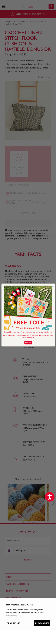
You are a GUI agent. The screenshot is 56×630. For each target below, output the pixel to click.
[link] (28, 308)
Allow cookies (42, 623)
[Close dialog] (53, 285)
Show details (13, 623)
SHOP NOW (28, 342)
